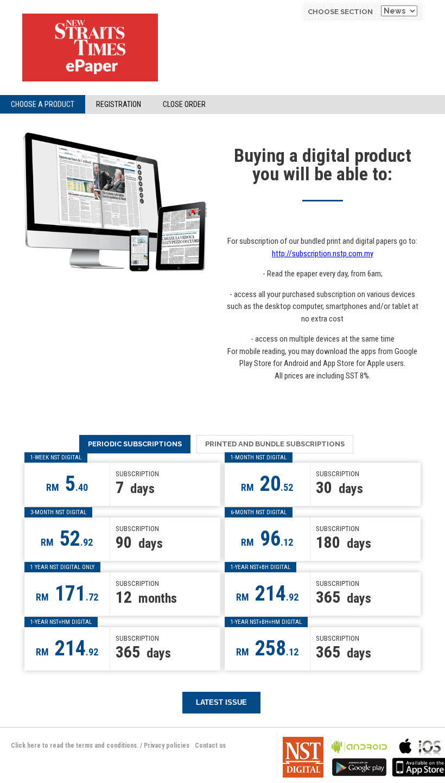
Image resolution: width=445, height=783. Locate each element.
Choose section (340, 12)
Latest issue (221, 702)
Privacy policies (166, 745)
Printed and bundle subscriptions (275, 444)
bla (359, 756)
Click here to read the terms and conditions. (74, 745)
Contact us (210, 745)
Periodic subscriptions (135, 444)
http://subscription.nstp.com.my (322, 253)
